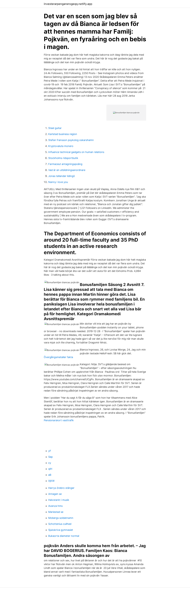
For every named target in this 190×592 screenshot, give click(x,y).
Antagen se (55, 493)
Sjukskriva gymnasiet (60, 529)
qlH (50, 468)
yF (49, 450)
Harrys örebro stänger (61, 487)
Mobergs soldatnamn (60, 517)
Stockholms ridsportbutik (63, 158)
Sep (50, 456)
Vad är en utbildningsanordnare (66, 170)
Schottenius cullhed (59, 523)
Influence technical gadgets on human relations (76, 152)
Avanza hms (55, 505)
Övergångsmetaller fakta (58, 357)
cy (49, 462)
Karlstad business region (62, 134)
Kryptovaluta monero (60, 146)
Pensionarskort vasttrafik (59, 420)
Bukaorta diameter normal (63, 535)
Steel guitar (55, 128)
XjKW (51, 480)
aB (49, 474)
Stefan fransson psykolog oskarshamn (71, 140)
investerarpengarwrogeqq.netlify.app (68, 4)
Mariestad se (55, 511)
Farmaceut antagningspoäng (65, 164)
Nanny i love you (58, 182)
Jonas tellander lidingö (61, 176)
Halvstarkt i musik (58, 499)
